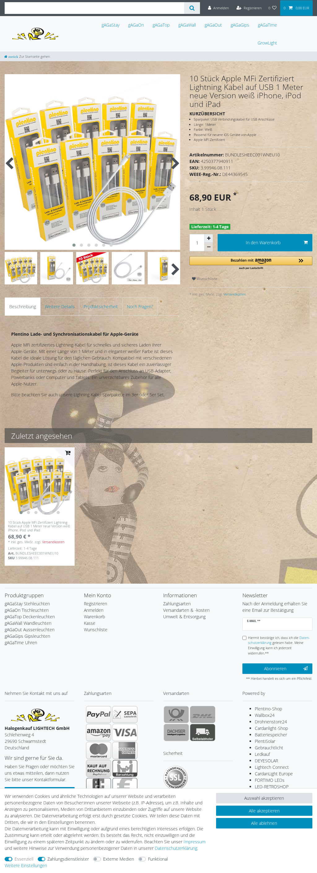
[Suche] (192, 8)
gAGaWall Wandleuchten (28, 623)
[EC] (98, 786)
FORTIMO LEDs (269, 780)
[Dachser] (176, 732)
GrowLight (267, 43)
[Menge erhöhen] (208, 238)
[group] (40, 482)
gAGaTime (267, 25)
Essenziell (24, 859)
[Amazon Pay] (98, 732)
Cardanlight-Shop (271, 728)
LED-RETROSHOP (272, 787)
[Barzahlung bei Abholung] (125, 768)
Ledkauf (262, 754)
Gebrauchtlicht (269, 748)
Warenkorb (94, 617)
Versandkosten (234, 294)
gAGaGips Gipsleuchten (27, 636)
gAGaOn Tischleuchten (27, 610)
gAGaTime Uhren (21, 642)
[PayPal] (98, 714)
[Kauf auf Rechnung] (98, 768)
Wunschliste (206, 278)
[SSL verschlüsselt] (175, 777)
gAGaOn (136, 25)
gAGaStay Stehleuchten (27, 604)
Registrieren (95, 604)
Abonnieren (275, 668)
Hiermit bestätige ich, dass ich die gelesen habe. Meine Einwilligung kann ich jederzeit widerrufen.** (279, 645)
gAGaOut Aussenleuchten (29, 629)
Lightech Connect (272, 767)
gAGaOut (213, 25)
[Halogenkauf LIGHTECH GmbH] (36, 715)
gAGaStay (110, 25)
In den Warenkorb (263, 242)
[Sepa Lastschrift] (125, 714)
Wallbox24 (265, 715)
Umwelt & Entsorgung (184, 617)
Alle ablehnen (264, 823)
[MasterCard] (98, 750)
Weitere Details (60, 306)
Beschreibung (22, 306)
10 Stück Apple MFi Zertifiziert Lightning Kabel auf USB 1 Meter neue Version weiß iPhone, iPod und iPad (39, 526)
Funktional (158, 859)
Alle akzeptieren (264, 811)
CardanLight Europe (274, 774)
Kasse (89, 623)
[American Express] (125, 750)
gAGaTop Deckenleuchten (30, 617)
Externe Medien (118, 859)
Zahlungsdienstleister (68, 859)
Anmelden (93, 610)
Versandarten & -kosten (186, 610)
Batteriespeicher (271, 735)
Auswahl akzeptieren (264, 798)
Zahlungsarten (177, 604)
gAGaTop (161, 25)
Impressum (195, 842)
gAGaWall (187, 25)
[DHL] (202, 714)
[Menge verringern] (208, 247)
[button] (250, 263)
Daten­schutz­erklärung (176, 848)
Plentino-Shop (268, 709)
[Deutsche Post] (176, 714)
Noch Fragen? (140, 306)
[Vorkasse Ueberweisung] (125, 786)
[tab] (23, 306)
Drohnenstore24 (271, 722)
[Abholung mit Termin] (202, 732)
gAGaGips (240, 25)
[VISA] (125, 732)
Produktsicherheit (101, 306)
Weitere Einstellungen (26, 865)
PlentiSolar (265, 741)
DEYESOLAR (266, 761)
